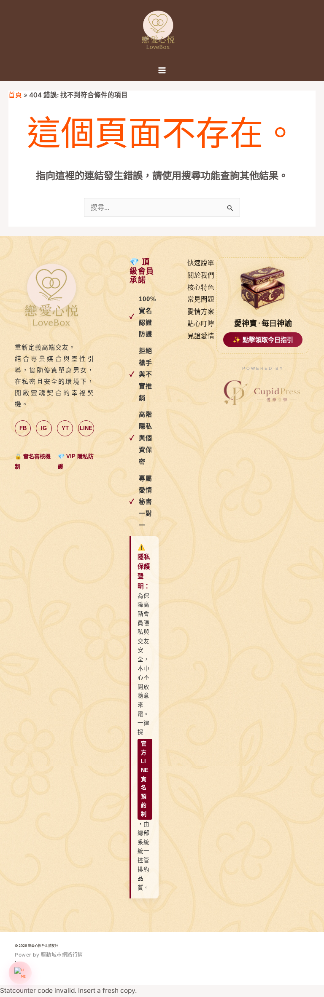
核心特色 (200, 287)
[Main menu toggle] (162, 70)
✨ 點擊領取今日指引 (263, 339)
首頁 (15, 95)
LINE (86, 428)
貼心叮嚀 (200, 324)
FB (23, 428)
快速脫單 (200, 263)
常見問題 (200, 299)
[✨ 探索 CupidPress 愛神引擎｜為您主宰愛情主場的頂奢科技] (262, 393)
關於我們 (200, 275)
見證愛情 (200, 336)
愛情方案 (200, 311)
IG (44, 428)
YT (65, 428)
